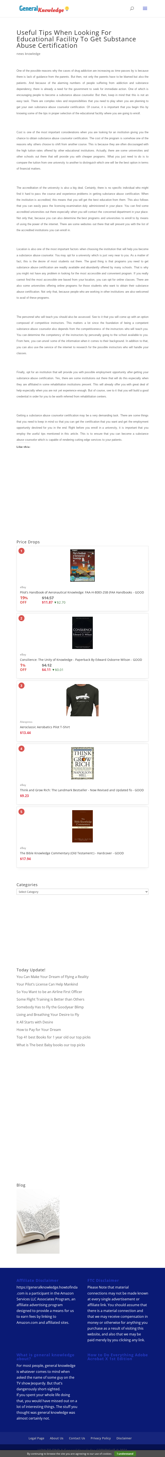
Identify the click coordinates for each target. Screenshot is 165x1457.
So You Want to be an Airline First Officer (49, 991)
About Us (56, 1438)
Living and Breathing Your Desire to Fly (48, 1014)
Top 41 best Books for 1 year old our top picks (54, 1037)
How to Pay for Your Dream (39, 1029)
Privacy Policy (101, 1438)
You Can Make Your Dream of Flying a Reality (53, 976)
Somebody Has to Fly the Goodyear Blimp (50, 1007)
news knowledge (28, 54)
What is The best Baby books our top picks (51, 1045)
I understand (125, 1453)
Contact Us (77, 1438)
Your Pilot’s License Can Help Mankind (47, 984)
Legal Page (36, 1438)
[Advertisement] (82, 495)
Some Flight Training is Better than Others (50, 999)
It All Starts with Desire (35, 1022)
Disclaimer (124, 1438)
